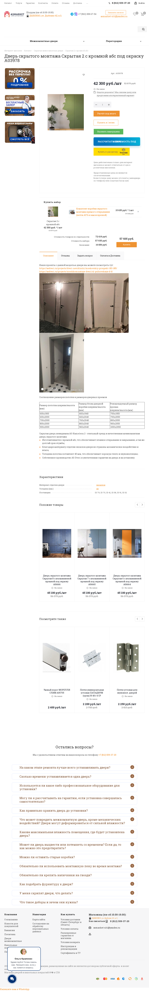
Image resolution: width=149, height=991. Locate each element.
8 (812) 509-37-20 (119, 921)
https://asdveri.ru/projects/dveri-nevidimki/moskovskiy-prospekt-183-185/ (78, 268)
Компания (10, 914)
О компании (11, 919)
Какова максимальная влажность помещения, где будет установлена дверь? (71, 833)
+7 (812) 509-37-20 (107, 754)
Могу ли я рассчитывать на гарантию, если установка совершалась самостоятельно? (70, 799)
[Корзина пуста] (142, 14)
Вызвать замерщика (108, 131)
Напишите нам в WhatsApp (14, 989)
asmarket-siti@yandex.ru (114, 16)
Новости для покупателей (11, 925)
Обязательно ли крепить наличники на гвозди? (55, 875)
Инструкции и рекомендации (69, 947)
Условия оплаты (69, 928)
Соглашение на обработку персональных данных (40, 927)
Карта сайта (38, 919)
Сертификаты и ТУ (70, 953)
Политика (9, 934)
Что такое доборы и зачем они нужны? (48, 902)
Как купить (68, 914)
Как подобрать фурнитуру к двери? (46, 884)
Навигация (39, 914)
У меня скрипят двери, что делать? (46, 893)
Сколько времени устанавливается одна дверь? (55, 776)
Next (142, 504)
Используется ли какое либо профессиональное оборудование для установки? (69, 787)
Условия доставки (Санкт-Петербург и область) (71, 922)
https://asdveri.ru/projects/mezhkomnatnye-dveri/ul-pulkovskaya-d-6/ (76, 271)
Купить (126, 244)
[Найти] (143, 29)
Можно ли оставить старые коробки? (47, 857)
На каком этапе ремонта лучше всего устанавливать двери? (64, 767)
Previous (137, 504)
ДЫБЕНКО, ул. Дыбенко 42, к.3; (45, 15)
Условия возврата (70, 942)
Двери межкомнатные (13, 939)
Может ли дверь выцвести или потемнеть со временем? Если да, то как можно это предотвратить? (70, 846)
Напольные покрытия (10, 946)
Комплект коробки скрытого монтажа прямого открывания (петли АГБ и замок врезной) (93, 211)
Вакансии (9, 930)
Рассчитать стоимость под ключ (117, 141)
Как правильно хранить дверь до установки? (53, 810)
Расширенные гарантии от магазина (68, 936)
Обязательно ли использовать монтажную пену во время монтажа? (70, 866)
